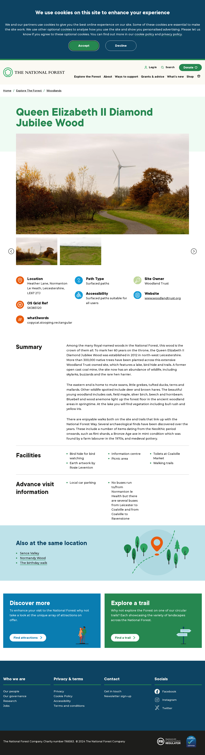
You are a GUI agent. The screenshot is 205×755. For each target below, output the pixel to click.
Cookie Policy (63, 696)
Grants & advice (152, 76)
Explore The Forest (29, 90)
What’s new (175, 76)
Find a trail (123, 638)
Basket (198, 77)
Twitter (167, 708)
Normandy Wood (33, 558)
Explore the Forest (87, 76)
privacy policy (171, 34)
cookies (66, 29)
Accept (83, 45)
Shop (190, 76)
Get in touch (112, 691)
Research (10, 701)
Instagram (169, 699)
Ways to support (126, 76)
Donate (188, 67)
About (108, 76)
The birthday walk (33, 563)
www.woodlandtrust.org (163, 298)
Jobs (6, 705)
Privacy (59, 691)
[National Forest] (34, 72)
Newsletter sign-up (117, 696)
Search (170, 67)
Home (7, 90)
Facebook (169, 691)
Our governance (14, 696)
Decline (121, 45)
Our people (11, 691)
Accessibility (62, 701)
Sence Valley (29, 553)
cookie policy (144, 34)
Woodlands (54, 90)
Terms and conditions (69, 705)
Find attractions (26, 638)
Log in (153, 67)
